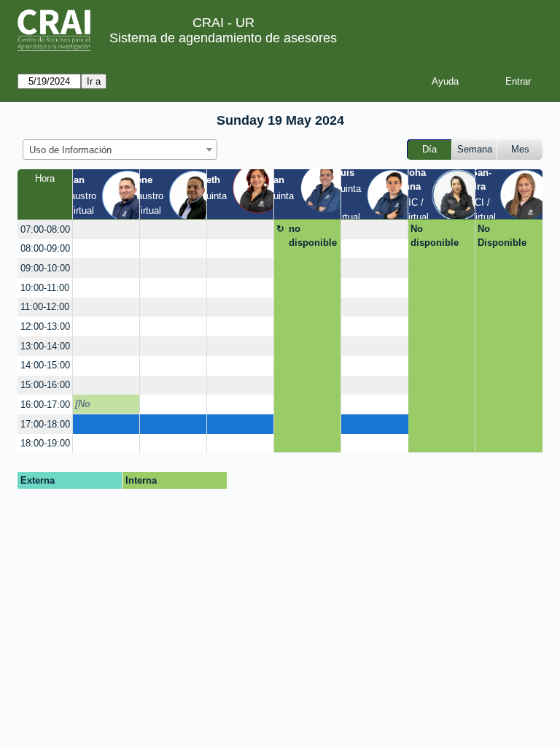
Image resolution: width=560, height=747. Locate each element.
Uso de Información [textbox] (70, 149)
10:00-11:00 (44, 287)
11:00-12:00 (44, 306)
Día (429, 149)
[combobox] (120, 149)
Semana (474, 149)
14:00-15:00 (45, 365)
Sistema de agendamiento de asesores (223, 38)
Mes (520, 149)
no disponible (313, 236)
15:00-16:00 (45, 384)
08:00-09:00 (45, 248)
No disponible (435, 236)
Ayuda (445, 81)
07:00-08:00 (45, 229)
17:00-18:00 (45, 424)
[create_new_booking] (106, 229)
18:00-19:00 (45, 443)
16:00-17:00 (45, 404)
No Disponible (502, 236)
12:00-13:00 (45, 326)
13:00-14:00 (45, 346)
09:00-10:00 (45, 268)
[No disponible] (100, 406)
